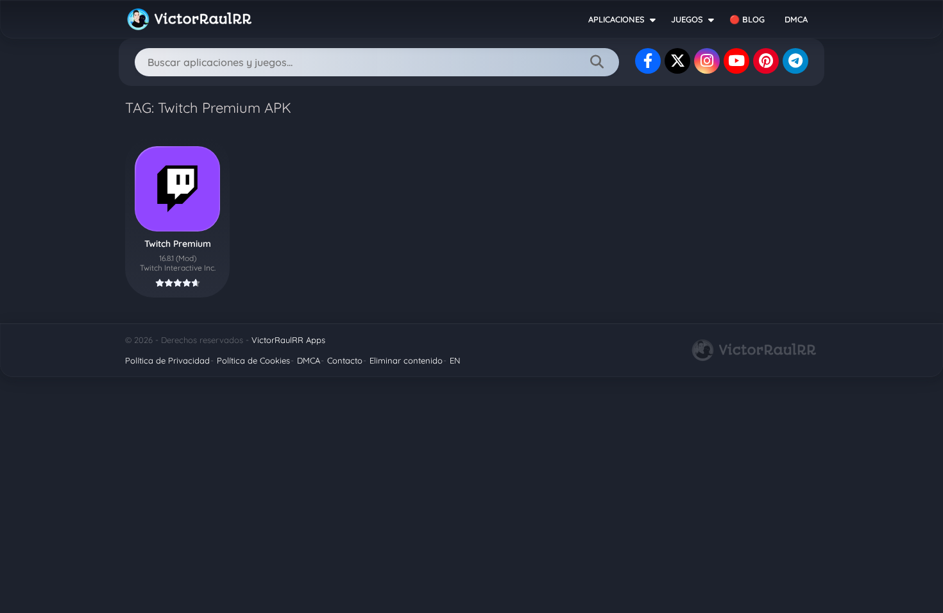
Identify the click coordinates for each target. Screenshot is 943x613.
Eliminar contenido (406, 360)
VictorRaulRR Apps (288, 340)
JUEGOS (687, 19)
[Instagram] (707, 61)
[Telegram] (795, 61)
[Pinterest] (766, 61)
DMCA (796, 19)
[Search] (596, 62)
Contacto (344, 360)
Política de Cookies (253, 360)
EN (455, 360)
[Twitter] (677, 61)
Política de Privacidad (167, 360)
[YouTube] (736, 61)
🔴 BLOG (747, 19)
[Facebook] (648, 61)
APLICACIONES (616, 19)
